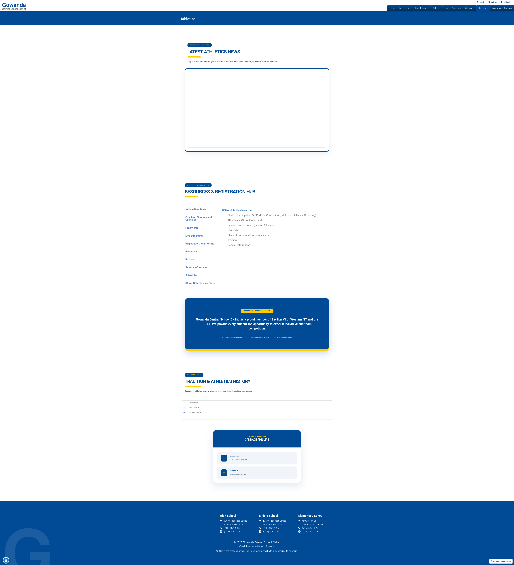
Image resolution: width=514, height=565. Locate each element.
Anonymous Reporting (502, 8)
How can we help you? (502, 561)
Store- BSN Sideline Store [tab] (200, 283)
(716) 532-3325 (232, 528)
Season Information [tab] (196, 267)
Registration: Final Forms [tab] (199, 243)
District (435, 8)
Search (481, 2)
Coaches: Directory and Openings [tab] (198, 218)
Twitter (493, 2)
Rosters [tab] (189, 259)
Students (483, 8)
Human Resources (453, 8)
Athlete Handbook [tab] (195, 209)
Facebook (506, 2)
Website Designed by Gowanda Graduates (257, 546)
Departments (421, 8)
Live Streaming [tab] (194, 235)
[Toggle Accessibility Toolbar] (6, 560)
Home (392, 8)
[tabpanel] (276, 228)
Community (404, 8)
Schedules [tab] (191, 275)
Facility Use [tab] (191, 227)
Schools (469, 8)
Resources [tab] (191, 251)
